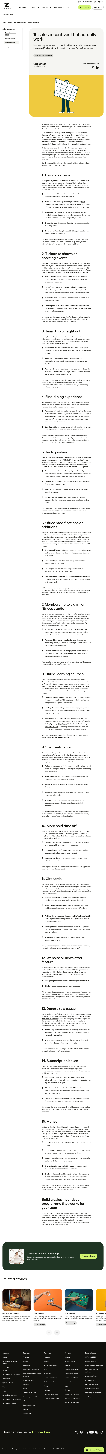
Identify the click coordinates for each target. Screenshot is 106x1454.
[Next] (57, 1333)
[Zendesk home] (7, 6)
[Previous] (49, 1333)
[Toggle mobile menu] (102, 14)
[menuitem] (98, 2)
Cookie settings (38, 1449)
